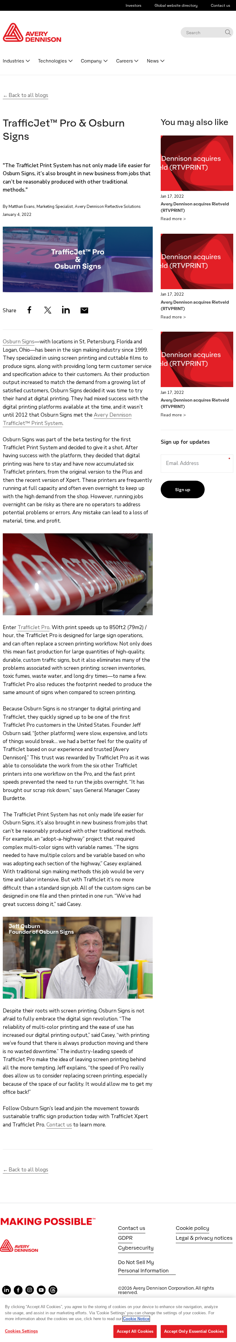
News (153, 61)
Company (91, 61)
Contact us (220, 5)
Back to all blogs (28, 95)
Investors (133, 5)
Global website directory (176, 5)
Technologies (52, 61)
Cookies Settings (21, 1331)
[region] (118, 1320)
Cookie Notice (136, 1318)
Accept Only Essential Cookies (194, 1331)
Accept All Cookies (135, 1331)
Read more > (173, 219)
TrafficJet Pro (33, 627)
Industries (13, 61)
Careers (124, 61)
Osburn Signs (18, 341)
